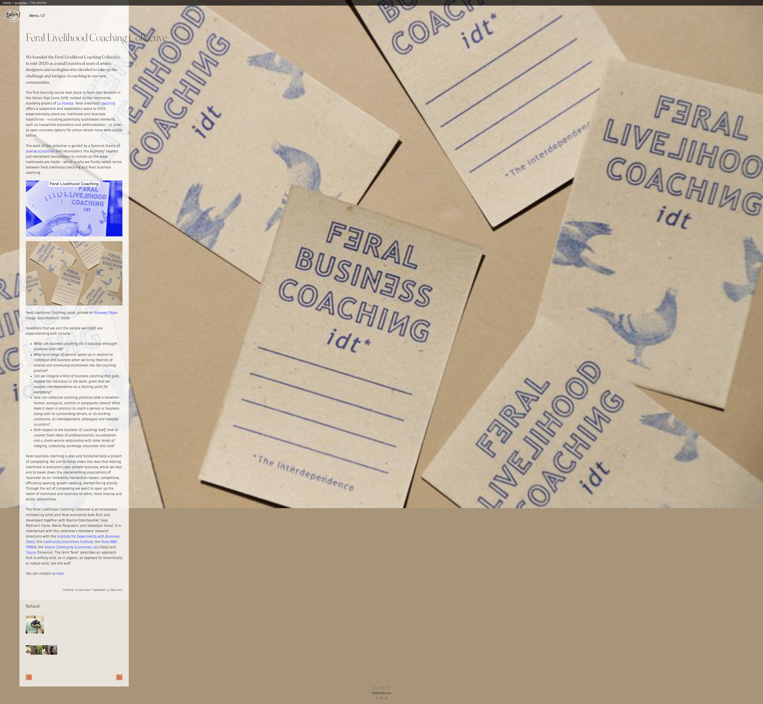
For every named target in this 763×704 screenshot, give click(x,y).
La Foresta (65, 103)
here (60, 573)
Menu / (35, 15)
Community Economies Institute (68, 542)
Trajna (31, 552)
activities (21, 3)
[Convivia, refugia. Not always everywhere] (119, 677)
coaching (108, 103)
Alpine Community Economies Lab (71, 547)
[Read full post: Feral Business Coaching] (35, 624)
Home (7, 3)
